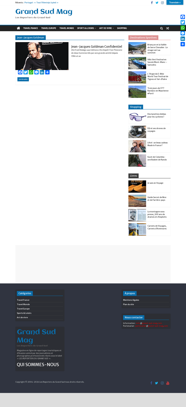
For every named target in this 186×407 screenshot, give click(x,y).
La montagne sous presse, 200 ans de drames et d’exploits (157, 214)
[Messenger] (182, 33)
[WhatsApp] (182, 28)
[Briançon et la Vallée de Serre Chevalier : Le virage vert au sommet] (137, 43)
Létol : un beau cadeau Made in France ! (157, 144)
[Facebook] (182, 17)
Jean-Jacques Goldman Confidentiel (96, 47)
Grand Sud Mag (43, 12)
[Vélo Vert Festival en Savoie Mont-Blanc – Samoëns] (137, 58)
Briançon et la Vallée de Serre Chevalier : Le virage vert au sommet (157, 48)
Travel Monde (66, 28)
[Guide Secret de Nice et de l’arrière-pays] (137, 196)
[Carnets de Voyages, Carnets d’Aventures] (137, 225)
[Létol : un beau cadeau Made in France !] (137, 141)
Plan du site (128, 304)
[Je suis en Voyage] (137, 182)
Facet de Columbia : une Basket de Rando (157, 158)
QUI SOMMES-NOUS (38, 364)
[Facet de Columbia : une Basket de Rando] (137, 156)
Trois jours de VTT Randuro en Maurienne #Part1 (157, 91)
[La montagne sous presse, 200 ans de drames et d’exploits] (137, 210)
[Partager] (182, 44)
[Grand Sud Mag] (18, 28)
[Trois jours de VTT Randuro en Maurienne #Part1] (137, 87)
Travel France (30, 28)
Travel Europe (48, 28)
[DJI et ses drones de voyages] (137, 127)
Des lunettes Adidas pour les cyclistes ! (156, 115)
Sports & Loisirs (85, 28)
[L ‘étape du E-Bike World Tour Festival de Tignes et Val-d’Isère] (137, 73)
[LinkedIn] (182, 38)
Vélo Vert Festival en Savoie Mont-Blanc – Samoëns (157, 62)
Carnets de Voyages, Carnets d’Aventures (157, 227)
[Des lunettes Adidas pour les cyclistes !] (137, 113)
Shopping (122, 28)
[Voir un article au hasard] (168, 28)
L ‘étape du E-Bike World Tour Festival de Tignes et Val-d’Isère (157, 76)
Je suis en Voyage (155, 183)
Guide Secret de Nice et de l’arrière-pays (156, 198)
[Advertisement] (93, 264)
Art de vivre (105, 28)
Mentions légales (131, 300)
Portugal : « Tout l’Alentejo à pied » (41, 2)
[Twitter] (182, 22)
